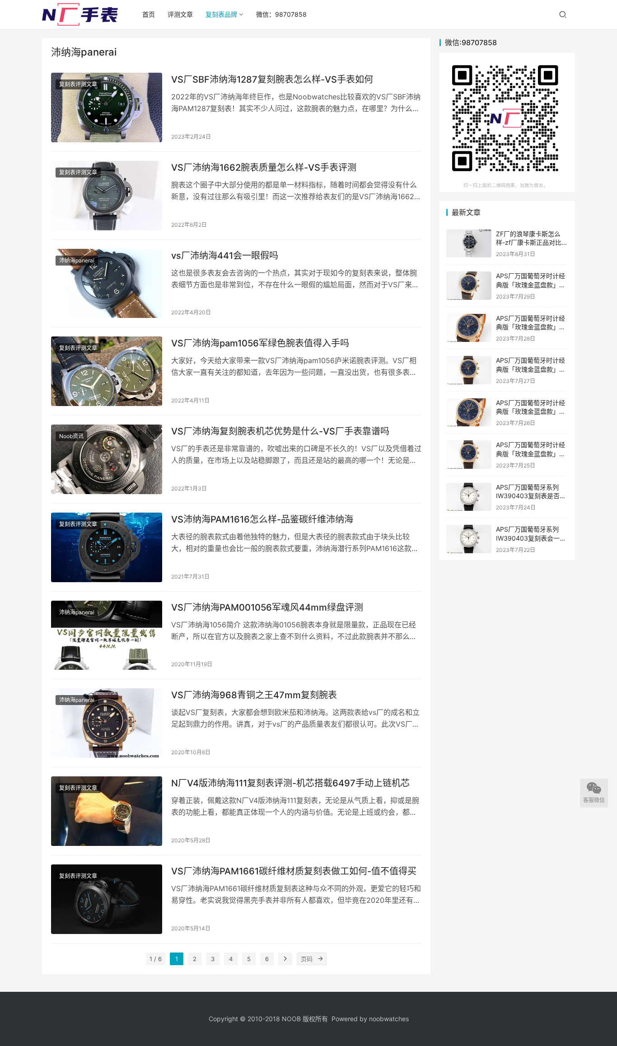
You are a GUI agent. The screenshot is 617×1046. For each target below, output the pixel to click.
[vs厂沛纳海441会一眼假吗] (106, 283)
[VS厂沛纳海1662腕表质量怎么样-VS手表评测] (106, 195)
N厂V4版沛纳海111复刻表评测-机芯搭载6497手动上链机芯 (290, 783)
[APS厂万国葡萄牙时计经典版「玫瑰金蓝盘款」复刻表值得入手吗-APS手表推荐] (468, 328)
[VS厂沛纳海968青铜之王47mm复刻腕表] (106, 723)
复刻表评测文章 (78, 84)
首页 (148, 14)
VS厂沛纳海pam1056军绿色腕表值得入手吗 (260, 343)
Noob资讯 (71, 436)
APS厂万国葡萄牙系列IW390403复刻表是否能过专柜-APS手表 (531, 496)
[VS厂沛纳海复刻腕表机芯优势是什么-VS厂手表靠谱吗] (106, 459)
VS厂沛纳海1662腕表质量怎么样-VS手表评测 (263, 167)
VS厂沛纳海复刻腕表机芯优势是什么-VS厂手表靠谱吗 (280, 431)
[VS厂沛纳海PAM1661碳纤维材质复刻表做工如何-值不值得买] (106, 899)
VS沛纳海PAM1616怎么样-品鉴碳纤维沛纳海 (262, 519)
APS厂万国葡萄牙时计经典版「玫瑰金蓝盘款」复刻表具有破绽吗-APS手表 (532, 369)
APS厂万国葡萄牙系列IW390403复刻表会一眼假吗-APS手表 (531, 538)
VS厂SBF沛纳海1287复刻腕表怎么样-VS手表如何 (272, 79)
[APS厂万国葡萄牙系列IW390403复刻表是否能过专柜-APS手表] (468, 497)
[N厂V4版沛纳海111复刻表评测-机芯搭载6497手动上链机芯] (106, 811)
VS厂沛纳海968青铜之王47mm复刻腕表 (254, 695)
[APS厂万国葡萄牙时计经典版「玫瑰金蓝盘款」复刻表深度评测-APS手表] (468, 454)
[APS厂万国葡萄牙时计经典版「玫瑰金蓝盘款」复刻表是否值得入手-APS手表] (468, 412)
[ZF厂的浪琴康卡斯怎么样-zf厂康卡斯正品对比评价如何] (468, 243)
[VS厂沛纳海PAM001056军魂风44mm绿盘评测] (106, 635)
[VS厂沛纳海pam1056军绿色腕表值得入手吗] (106, 371)
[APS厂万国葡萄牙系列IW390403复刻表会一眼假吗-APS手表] (468, 539)
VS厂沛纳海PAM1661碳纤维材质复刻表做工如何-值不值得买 (293, 871)
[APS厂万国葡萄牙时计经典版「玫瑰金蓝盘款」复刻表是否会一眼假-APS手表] (468, 285)
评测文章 (180, 14)
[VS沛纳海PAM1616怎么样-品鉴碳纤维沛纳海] (106, 547)
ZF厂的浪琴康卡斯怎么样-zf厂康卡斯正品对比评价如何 (532, 242)
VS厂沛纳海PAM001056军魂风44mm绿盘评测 (267, 607)
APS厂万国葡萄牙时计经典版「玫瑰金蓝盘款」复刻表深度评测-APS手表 (531, 453)
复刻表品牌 (221, 14)
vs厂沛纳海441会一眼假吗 (224, 255)
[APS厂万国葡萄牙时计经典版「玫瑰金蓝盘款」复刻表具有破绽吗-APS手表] (468, 370)
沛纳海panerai (76, 260)
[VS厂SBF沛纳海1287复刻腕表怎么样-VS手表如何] (106, 107)
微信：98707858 (281, 14)
